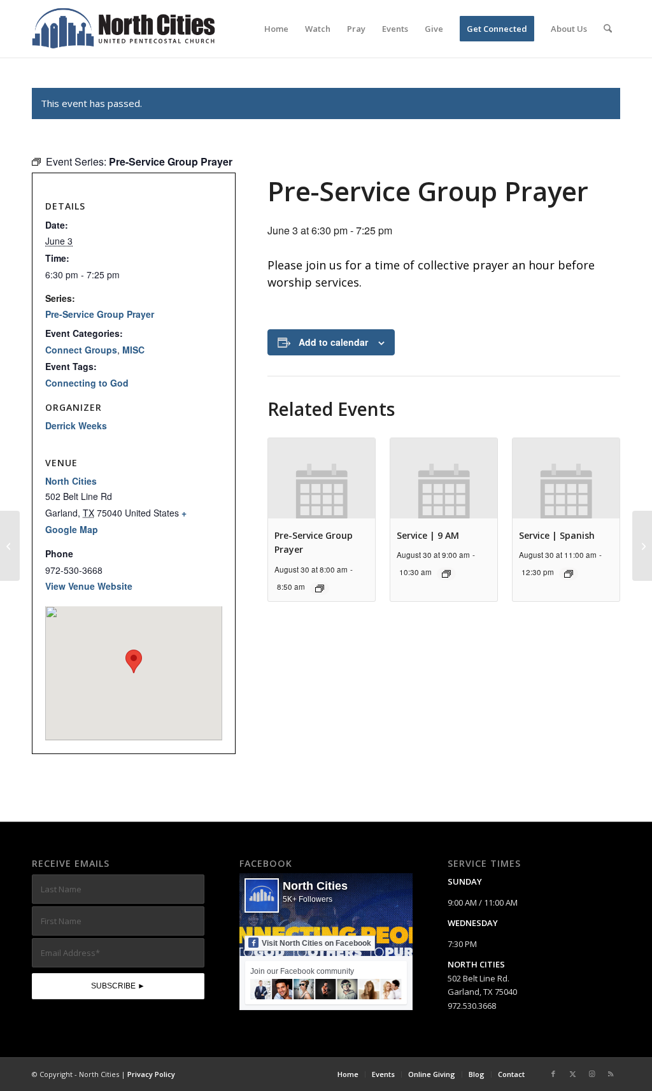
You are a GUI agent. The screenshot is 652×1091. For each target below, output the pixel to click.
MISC (133, 349)
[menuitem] (276, 28)
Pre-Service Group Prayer (99, 314)
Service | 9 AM (428, 535)
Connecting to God (87, 382)
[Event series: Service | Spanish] (568, 574)
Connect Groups (81, 349)
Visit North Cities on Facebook (316, 943)
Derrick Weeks (76, 425)
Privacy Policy (151, 1074)
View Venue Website (88, 586)
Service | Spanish (557, 535)
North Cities (71, 480)
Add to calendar (333, 342)
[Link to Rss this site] (610, 1073)
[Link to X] (572, 1073)
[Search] (607, 28)
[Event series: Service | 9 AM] (446, 574)
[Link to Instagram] (591, 1073)
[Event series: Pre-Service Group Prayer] (319, 588)
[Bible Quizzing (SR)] (10, 546)
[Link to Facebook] (553, 1073)
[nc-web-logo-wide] (123, 28)
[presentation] (321, 478)
